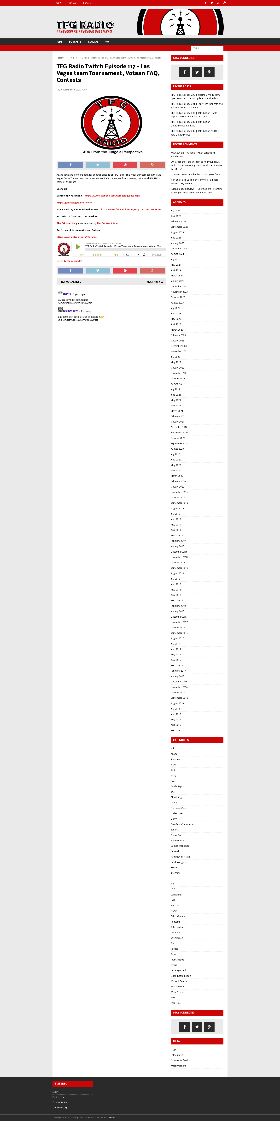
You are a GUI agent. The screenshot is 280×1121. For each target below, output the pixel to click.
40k (107, 41)
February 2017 (178, 670)
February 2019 (178, 540)
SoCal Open (177, 937)
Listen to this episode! (69, 260)
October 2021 (178, 378)
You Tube (176, 1002)
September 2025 (179, 226)
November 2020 (179, 432)
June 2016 (176, 714)
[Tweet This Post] (98, 165)
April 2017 (176, 660)
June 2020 (176, 459)
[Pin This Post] (125, 165)
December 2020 (179, 427)
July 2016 (175, 708)
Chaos (174, 802)
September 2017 (179, 632)
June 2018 (176, 584)
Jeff (172, 883)
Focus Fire (176, 835)
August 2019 (177, 508)
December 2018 (179, 551)
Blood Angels (178, 797)
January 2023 (177, 340)
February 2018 (178, 605)
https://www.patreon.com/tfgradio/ (77, 237)
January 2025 (177, 243)
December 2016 (179, 681)
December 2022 (179, 345)
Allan (173, 764)
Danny (174, 818)
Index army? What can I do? (197, 192)
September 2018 (179, 567)
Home (59, 41)
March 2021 (177, 410)
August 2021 (177, 383)
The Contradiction (107, 223)
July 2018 (175, 578)
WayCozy (175, 152)
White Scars (177, 992)
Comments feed (179, 1060)
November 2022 (179, 351)
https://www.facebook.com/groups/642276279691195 (131, 209)
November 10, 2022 (70, 89)
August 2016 (177, 703)
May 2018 (176, 589)
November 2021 (179, 373)
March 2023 (177, 329)
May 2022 (176, 362)
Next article (155, 281)
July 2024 (175, 259)
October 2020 (178, 438)
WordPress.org (178, 1065)
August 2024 (177, 253)
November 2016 (179, 687)
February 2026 (178, 221)
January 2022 (177, 367)
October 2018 (178, 562)
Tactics (174, 948)
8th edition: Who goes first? (205, 174)
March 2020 (177, 475)
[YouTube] (218, 3)
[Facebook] (206, 3)
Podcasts (75, 41)
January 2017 (177, 676)
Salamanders (177, 927)
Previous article (70, 281)
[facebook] (184, 72)
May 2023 (176, 318)
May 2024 (176, 264)
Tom (173, 954)
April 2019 (176, 529)
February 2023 (178, 335)
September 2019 (179, 502)
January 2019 (177, 546)
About (59, 3)
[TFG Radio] (140, 22)
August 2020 (177, 448)
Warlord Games (179, 981)
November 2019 (179, 492)
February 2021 (178, 416)
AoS (173, 770)
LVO (173, 899)
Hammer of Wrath (180, 856)
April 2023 (176, 324)
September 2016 (179, 697)
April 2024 (176, 270)
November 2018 (179, 557)
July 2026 (175, 210)
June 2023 (176, 313)
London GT (176, 894)
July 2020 (175, 454)
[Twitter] (212, 3)
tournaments (177, 959)
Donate (87, 3)
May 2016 (176, 719)
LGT (173, 889)
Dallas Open (177, 813)
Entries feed (177, 1054)
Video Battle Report (181, 975)
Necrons (175, 905)
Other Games (178, 916)
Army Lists (176, 775)
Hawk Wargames (179, 862)
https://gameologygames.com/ (74, 202)
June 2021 (176, 394)
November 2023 (179, 291)
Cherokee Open (179, 808)
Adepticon (176, 759)
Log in (174, 1049)
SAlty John (176, 932)
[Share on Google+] (152, 165)
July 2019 (175, 513)
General (93, 41)
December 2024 (179, 248)
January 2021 (177, 421)
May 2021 (176, 400)
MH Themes (109, 1117)
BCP (173, 791)
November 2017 (179, 622)
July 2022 (175, 356)
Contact (72, 3)
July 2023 (175, 308)
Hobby (174, 867)
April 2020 (176, 470)
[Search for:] (207, 47)
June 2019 (176, 519)
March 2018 (177, 600)
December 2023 (179, 286)
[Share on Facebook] (70, 165)
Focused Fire (177, 840)
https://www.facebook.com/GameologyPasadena (112, 195)
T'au (173, 943)
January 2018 (177, 611)
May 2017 (176, 654)
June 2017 (176, 649)
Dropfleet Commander (182, 824)
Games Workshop (180, 845)
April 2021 (176, 405)
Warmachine (177, 986)
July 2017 (175, 643)
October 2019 (178, 497)
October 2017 (178, 627)
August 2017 (177, 638)
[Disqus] (111, 329)
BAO (173, 780)
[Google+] (225, 3)
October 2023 (178, 297)
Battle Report (178, 786)
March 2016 (177, 730)
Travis (174, 964)
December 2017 (179, 616)
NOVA (174, 910)
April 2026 (176, 216)
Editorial (175, 829)
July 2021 (175, 389)
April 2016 (176, 724)
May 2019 (176, 524)
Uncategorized (178, 970)
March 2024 (177, 275)
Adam (174, 753)
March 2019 (177, 535)
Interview (175, 872)
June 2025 (176, 237)
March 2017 (177, 665)
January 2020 (177, 486)
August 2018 (177, 573)
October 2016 (178, 692)
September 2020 (179, 443)
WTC (173, 997)
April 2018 (176, 594)
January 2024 (177, 280)
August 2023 (177, 302)
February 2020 (178, 481)
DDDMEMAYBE (179, 174)
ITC (172, 878)
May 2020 (176, 465)
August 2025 (177, 232)
